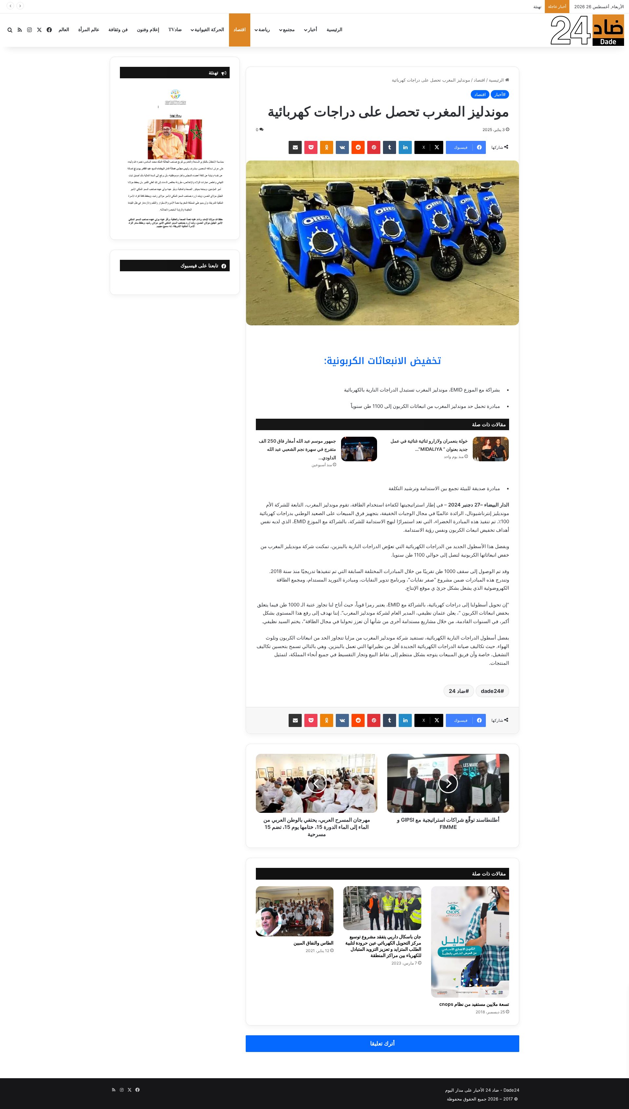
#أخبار (499, 94)
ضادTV (175, 29)
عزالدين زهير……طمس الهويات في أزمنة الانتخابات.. (494, 6)
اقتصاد (240, 29)
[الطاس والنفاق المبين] (295, 911)
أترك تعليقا (382, 1043)
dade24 (491, 691)
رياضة (264, 29)
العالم (64, 29)
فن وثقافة (118, 29)
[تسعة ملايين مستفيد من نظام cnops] (470, 942)
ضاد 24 (457, 691)
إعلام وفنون (148, 29)
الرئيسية (334, 29)
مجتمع (289, 29)
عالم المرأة (88, 29)
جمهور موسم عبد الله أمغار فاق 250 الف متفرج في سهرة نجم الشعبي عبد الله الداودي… (297, 449)
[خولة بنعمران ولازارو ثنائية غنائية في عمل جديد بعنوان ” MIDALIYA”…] (491, 449)
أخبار (312, 29)
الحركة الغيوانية (209, 29)
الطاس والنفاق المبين (314, 943)
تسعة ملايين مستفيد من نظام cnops (474, 1004)
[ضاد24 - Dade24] (587, 30)
